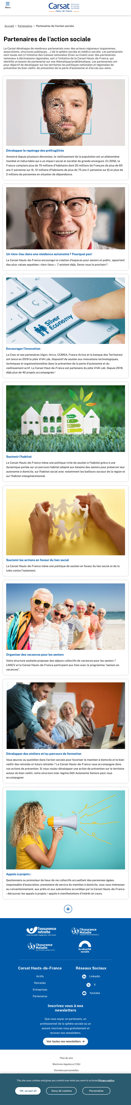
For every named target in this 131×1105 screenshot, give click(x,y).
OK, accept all (28, 1090)
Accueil (9, 26)
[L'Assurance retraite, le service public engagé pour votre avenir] (41, 931)
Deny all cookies (61, 1090)
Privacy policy (106, 1080)
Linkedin (94, 976)
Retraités (40, 983)
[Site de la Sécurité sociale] (85, 946)
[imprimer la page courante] (68, 909)
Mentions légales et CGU (66, 1064)
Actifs (40, 976)
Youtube (94, 993)
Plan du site (66, 1058)
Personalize (96, 1090)
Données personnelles (66, 1070)
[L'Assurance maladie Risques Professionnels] (85, 931)
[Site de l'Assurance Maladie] (41, 946)
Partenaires (25, 26)
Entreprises (40, 989)
